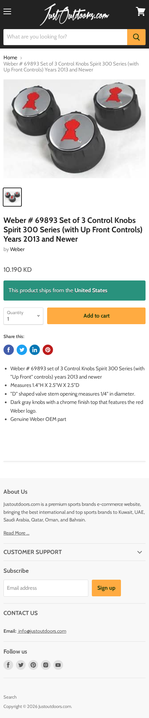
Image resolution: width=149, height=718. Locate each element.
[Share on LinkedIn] (34, 350)
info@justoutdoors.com (42, 631)
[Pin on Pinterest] (48, 350)
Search (10, 697)
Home (10, 58)
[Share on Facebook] (8, 350)
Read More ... (16, 533)
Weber (17, 249)
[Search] (136, 37)
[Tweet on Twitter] (22, 350)
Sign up (106, 588)
